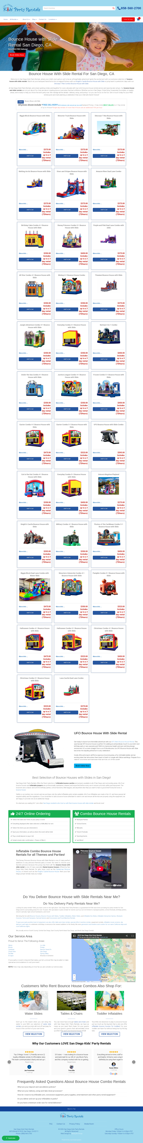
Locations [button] (52, 19)
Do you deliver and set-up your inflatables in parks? (38, 1099)
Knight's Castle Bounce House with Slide (90, 81)
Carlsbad (11, 949)
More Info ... (23, 150)
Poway (42, 947)
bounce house (21, 790)
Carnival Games (41, 918)
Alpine (10, 945)
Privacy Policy (74, 1124)
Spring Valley (44, 953)
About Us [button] (26, 19)
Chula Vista (12, 951)
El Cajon (11, 956)
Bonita (10, 947)
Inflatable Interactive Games (107, 916)
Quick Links (11, 1138)
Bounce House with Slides (50, 916)
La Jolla (42, 945)
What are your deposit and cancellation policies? (37, 1087)
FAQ (50, 1124)
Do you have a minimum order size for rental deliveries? (39, 1103)
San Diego (43, 951)
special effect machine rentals (81, 922)
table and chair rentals (62, 922)
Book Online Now (17, 55)
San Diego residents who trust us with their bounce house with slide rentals (68, 803)
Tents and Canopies (28, 918)
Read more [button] (29, 1062)
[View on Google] (29, 1067)
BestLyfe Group (77, 1133)
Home (6, 19)
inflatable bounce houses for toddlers (106, 1026)
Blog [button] (34, 19)
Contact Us (42, 19)
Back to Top (71, 1109)
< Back (20, 102)
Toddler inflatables (65, 916)
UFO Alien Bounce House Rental (123, 742)
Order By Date (128, 19)
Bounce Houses (35, 916)
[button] (9, 1061)
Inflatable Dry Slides (90, 916)
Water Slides (76, 916)
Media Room (89, 1124)
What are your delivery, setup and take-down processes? (40, 1091)
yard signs (25, 924)
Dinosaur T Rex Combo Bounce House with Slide (71, 84)
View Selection (33, 1034)
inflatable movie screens (112, 922)
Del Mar (10, 953)
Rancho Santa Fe (45, 949)
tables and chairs (80, 1022)
